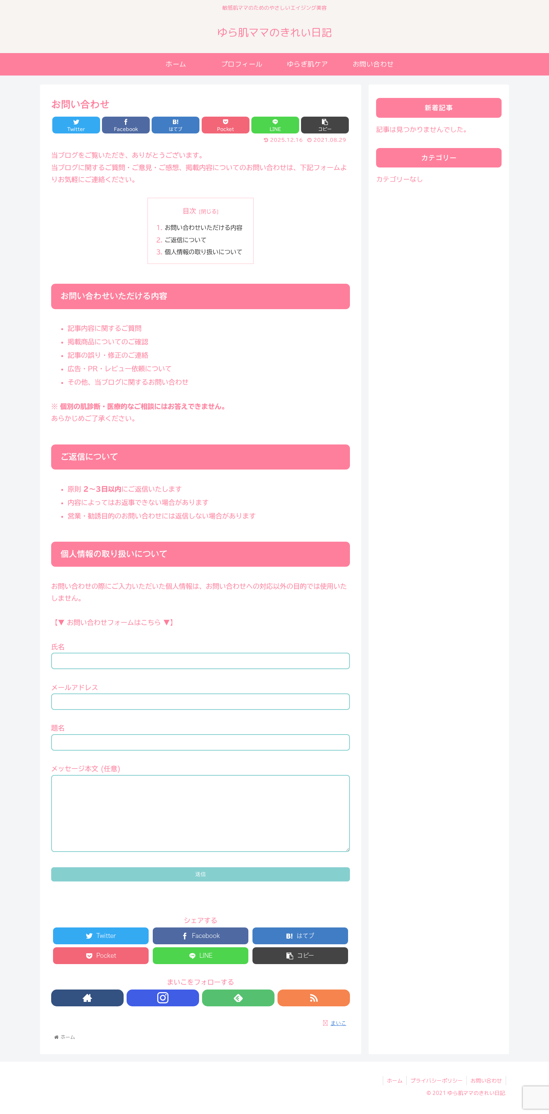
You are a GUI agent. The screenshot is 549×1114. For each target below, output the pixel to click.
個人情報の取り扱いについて (203, 252)
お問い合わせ (486, 1080)
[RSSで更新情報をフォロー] (313, 998)
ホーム (395, 1080)
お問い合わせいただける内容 (203, 228)
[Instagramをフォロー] (163, 998)
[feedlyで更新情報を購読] (238, 998)
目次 (189, 210)
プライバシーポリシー (436, 1080)
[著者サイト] (87, 998)
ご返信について (186, 240)
